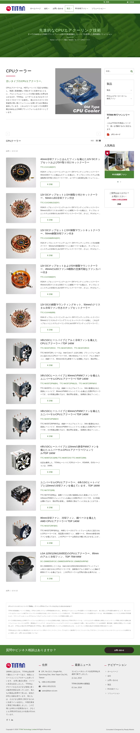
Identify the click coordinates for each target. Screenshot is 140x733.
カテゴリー (59, 40)
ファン (59, 630)
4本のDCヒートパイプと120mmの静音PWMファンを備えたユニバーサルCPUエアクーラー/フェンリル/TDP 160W (69, 450)
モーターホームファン (35, 630)
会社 (46, 8)
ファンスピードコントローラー (106, 630)
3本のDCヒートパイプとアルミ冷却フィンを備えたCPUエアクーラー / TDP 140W (68, 342)
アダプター (93, 630)
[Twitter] (9, 720)
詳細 (119, 204)
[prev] (8, 134)
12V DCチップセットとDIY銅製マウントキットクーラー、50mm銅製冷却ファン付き (70, 232)
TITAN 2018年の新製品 (81, 684)
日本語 (131, 2)
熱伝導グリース (75, 630)
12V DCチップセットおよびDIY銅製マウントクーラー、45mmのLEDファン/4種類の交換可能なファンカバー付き (70, 269)
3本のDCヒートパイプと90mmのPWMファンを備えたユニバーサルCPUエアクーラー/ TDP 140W (70, 377)
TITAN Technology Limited (28, 729)
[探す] (104, 2)
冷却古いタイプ (74, 40)
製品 (69, 8)
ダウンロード (115, 134)
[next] (98, 134)
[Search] (132, 71)
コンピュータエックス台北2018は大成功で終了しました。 (86, 672)
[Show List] (99, 140)
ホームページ (35, 8)
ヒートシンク (120, 630)
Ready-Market (129, 729)
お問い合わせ (58, 8)
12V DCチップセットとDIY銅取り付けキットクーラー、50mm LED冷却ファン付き (69, 196)
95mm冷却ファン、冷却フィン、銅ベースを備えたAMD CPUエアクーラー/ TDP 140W (68, 520)
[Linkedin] (12, 720)
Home (52, 40)
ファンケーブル (85, 630)
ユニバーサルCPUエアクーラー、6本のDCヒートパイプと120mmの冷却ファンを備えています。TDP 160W (70, 484)
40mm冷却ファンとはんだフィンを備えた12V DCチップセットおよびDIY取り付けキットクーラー (70, 161)
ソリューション (98, 8)
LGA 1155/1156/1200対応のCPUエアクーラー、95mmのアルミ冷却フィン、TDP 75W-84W (69, 555)
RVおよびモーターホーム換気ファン (117, 97)
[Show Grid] (96, 140)
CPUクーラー (85, 40)
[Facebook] (7, 720)
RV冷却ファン (81, 8)
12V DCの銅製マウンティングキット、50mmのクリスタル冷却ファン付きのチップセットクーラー (70, 306)
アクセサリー (66, 630)
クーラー (54, 630)
